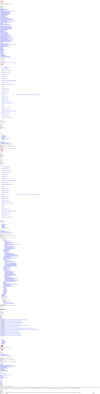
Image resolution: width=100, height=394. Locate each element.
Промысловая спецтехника (8, 277)
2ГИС (1, 382)
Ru (0, 123)
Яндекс (1, 380)
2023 (1, 317)
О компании (5, 288)
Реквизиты (3, 137)
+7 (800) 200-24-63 (3, 55)
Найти (1, 390)
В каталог (1, 120)
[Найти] (1, 5)
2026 (1, 315)
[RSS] (0, 307)
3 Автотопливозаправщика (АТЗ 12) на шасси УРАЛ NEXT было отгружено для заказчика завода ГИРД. (14, 319)
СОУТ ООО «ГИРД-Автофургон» (4, 366)
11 (2, 338)
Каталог (3, 135)
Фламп (1, 383)
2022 (1, 318)
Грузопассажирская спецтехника (9, 246)
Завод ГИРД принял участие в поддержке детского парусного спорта (9, 326)
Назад (5, 239)
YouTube (1, 385)
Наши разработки (4, 224)
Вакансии (3, 226)
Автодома (1, 376)
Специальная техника (8, 252)
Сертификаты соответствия (5, 138)
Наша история (4, 136)
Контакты (3, 139)
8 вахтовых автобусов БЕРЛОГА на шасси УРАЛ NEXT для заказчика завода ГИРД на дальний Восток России (15, 325)
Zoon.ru (1, 384)
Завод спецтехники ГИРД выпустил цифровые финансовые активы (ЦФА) (10, 333)
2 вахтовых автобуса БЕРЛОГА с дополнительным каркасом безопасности (10, 332)
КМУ (1, 375)
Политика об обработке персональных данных (6, 365)
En (1, 123)
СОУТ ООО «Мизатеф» (3, 367)
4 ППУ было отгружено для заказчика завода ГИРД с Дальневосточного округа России (12, 322)
